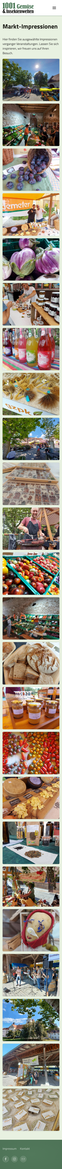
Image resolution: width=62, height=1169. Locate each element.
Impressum (10, 1149)
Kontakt (25, 1149)
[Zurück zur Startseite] (20, 8)
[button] (54, 8)
